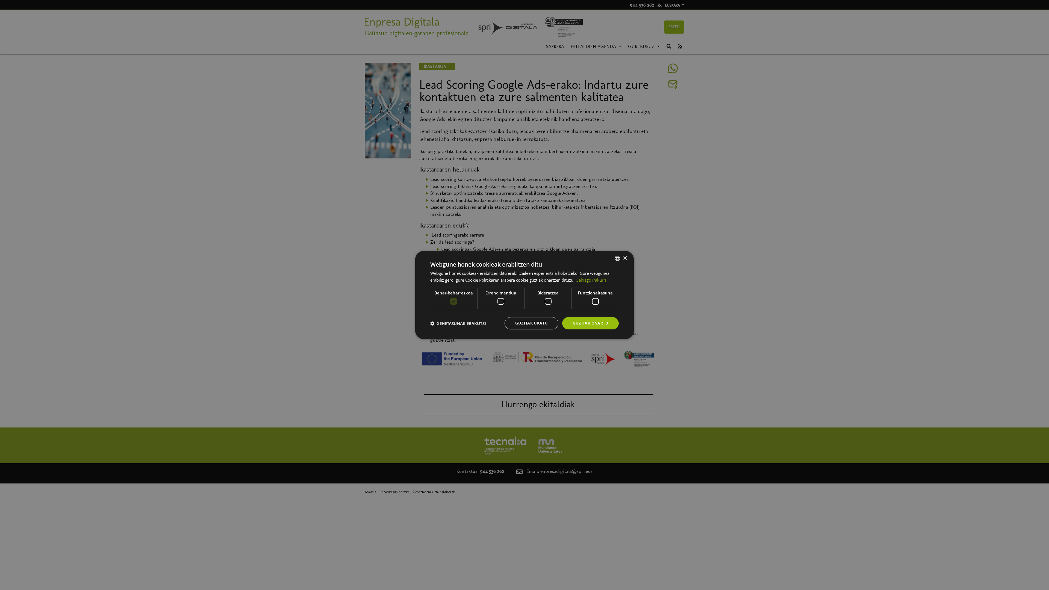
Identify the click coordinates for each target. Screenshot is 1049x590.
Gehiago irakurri (591, 280)
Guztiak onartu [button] (590, 323)
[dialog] (524, 295)
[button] (458, 323)
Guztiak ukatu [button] (531, 323)
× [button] (625, 258)
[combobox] (617, 258)
